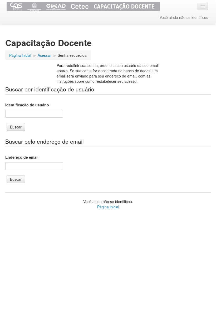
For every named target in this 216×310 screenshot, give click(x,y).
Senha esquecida (72, 55)
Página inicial (108, 206)
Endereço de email (21, 157)
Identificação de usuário (27, 104)
